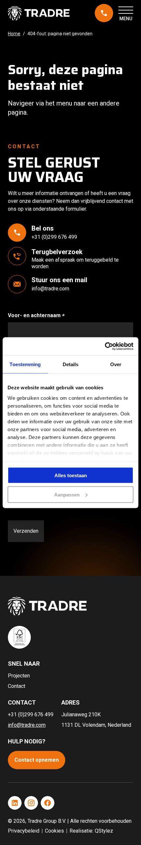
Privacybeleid (23, 831)
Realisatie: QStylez (91, 831)
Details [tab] (71, 364)
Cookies (54, 831)
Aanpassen (67, 494)
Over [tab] (115, 364)
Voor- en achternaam (42, 315)
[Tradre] (39, 13)
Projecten (19, 676)
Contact (16, 686)
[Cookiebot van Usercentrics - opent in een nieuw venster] (104, 346)
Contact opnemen (36, 760)
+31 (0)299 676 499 (102, 13)
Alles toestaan (70, 475)
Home (14, 33)
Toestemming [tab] (25, 364)
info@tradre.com (50, 288)
